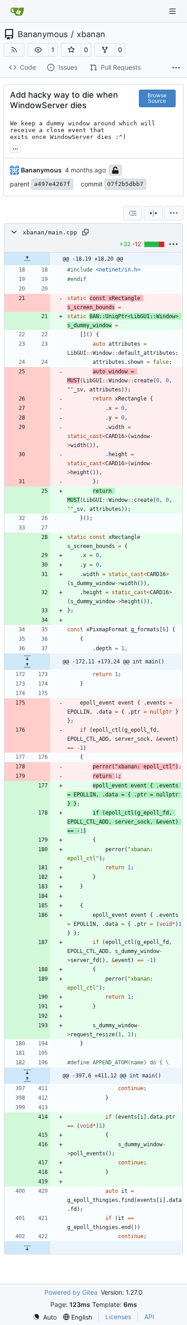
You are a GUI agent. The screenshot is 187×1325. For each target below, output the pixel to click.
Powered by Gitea (71, 1292)
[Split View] (153, 213)
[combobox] (132, 213)
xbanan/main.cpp (50, 232)
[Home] (17, 11)
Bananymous (43, 34)
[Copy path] (85, 232)
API (149, 1316)
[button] (38, 50)
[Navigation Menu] (173, 11)
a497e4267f (52, 184)
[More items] (176, 67)
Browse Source (157, 98)
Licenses (118, 1316)
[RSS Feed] (14, 50)
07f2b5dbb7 (125, 184)
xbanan (91, 34)
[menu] (173, 213)
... (15, 148)
